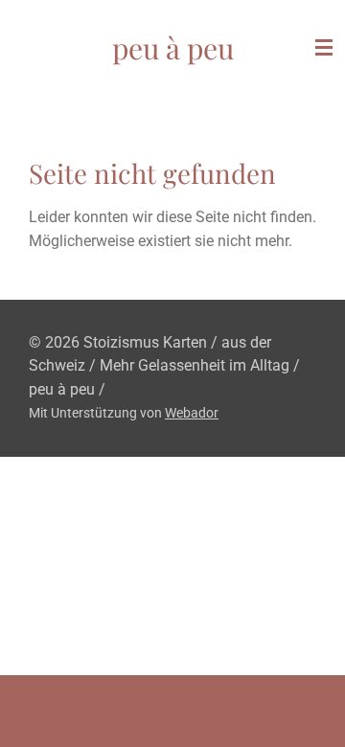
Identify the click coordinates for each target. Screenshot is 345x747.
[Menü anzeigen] (324, 48)
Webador (191, 412)
